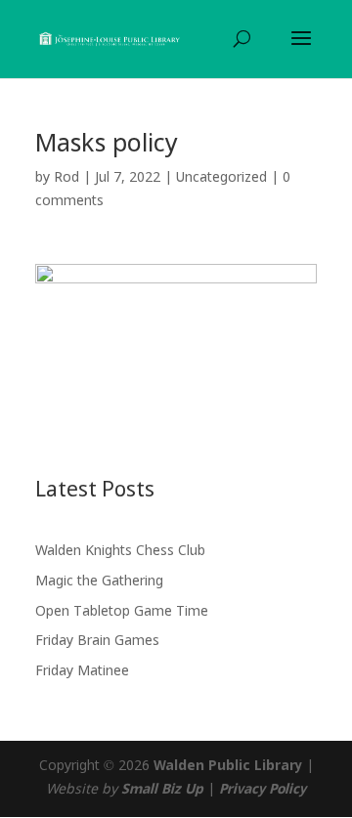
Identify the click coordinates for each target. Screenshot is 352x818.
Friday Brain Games (97, 641)
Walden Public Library (228, 766)
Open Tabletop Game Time (121, 612)
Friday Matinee (82, 671)
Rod (66, 178)
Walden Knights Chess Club (120, 551)
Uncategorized (221, 178)
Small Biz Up (162, 789)
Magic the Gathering (99, 581)
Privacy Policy (262, 789)
